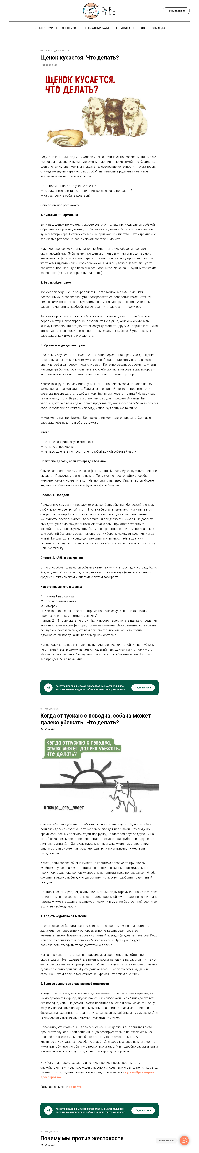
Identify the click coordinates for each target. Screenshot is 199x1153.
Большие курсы (45, 28)
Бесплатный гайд (96, 28)
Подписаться (143, 687)
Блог (142, 28)
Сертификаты (124, 28)
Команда (158, 28)
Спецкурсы (70, 28)
